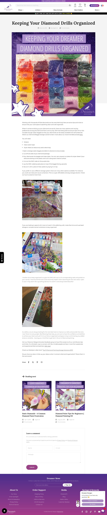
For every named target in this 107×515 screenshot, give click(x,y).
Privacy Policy (61, 440)
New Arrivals (58, 10)
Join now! (48, 346)
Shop (20, 10)
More (97, 10)
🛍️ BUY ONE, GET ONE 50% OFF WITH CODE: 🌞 (53, 13)
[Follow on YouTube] (99, 512)
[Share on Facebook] (28, 362)
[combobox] (43, 5)
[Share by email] (41, 362)
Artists (37, 10)
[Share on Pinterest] (37, 362)
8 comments (28, 422)
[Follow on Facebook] (82, 512)
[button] (102, 510)
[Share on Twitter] (33, 362)
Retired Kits (60, 511)
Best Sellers (78, 10)
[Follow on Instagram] (86, 512)
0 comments (65, 28)
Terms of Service (72, 440)
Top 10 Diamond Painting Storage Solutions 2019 (58, 350)
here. (81, 134)
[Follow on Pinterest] (95, 512)
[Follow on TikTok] (91, 512)
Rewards (95, 5)
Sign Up (68, 485)
